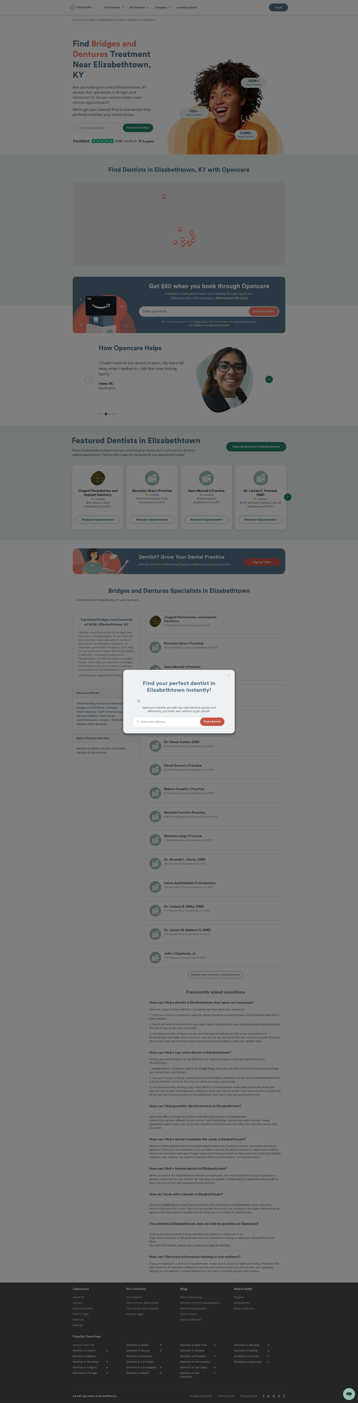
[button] (212, 722)
